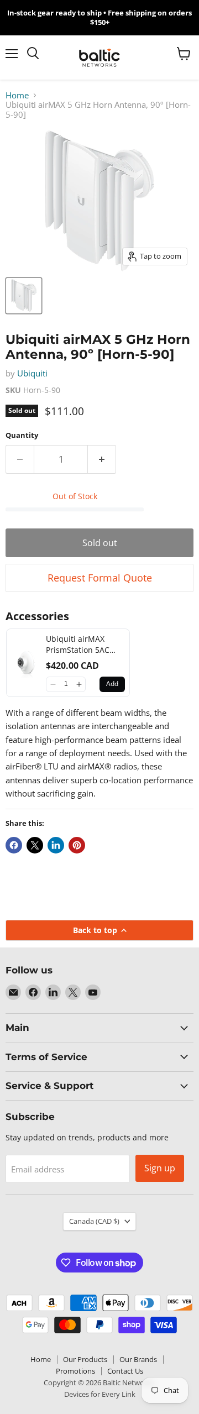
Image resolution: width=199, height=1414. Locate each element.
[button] (52, 684)
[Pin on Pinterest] (77, 845)
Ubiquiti (32, 373)
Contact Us (125, 1371)
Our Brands (138, 1359)
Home (17, 95)
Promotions (75, 1371)
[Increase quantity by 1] (102, 459)
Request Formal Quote (100, 577)
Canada (94, 1221)
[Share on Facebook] (14, 845)
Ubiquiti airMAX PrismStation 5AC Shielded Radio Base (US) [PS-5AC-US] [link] (84, 644)
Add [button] (112, 683)
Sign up (159, 1168)
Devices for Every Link (99, 1394)
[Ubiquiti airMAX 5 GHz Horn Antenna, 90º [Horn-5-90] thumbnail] (23, 295)
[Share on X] (35, 845)
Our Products (85, 1359)
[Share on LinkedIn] (56, 845)
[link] (26, 662)
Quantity (22, 435)
